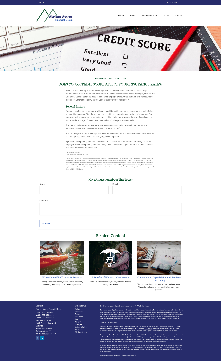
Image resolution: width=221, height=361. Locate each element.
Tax (76, 319)
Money (78, 321)
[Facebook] (43, 2)
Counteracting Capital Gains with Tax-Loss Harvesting (159, 278)
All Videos (79, 329)
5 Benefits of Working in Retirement (110, 277)
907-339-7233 (175, 2)
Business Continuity (130, 355)
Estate (77, 314)
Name (42, 184)
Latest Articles (80, 327)
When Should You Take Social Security (62, 277)
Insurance (79, 316)
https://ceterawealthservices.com (155, 341)
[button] (133, 15)
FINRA (147, 329)
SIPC (150, 329)
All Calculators (81, 332)
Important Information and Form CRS (111, 355)
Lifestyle (78, 324)
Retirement (79, 309)
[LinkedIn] (40, 2)
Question (44, 200)
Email (115, 184)
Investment (79, 311)
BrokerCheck (144, 306)
